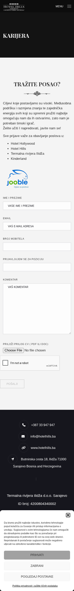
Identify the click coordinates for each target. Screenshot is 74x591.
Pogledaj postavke (37, 576)
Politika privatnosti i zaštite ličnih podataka (35, 586)
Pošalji (12, 383)
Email (7, 218)
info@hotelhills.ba (43, 436)
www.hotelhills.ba (43, 447)
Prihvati (37, 555)
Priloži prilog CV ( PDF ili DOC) (25, 344)
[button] (68, 515)
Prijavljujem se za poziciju (23, 259)
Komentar (10, 279)
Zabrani (37, 565)
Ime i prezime (12, 198)
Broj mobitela (13, 238)
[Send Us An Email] (37, 479)
